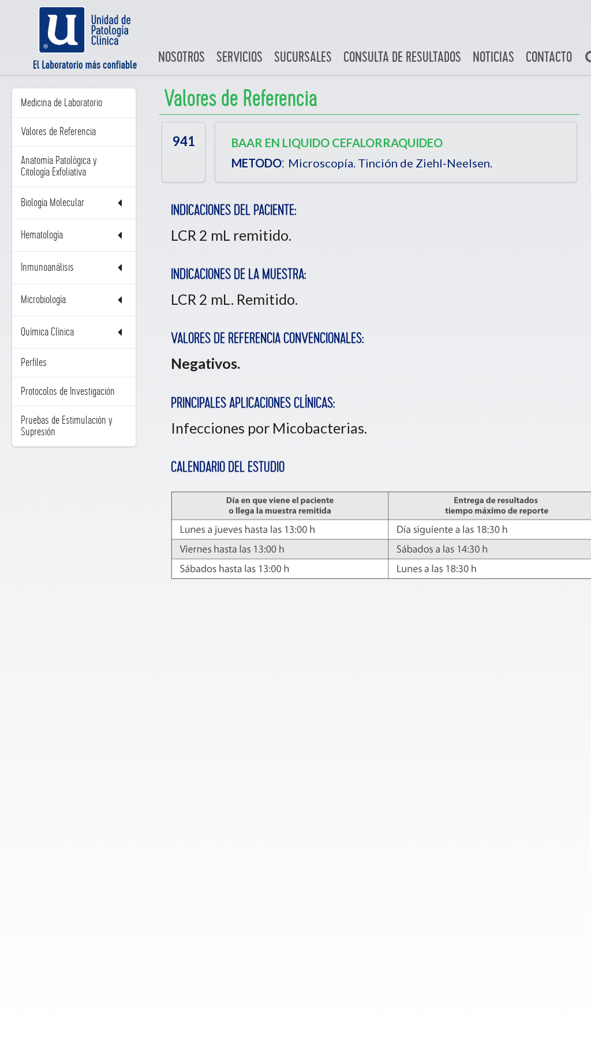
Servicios (239, 57)
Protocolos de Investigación (68, 391)
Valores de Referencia (58, 131)
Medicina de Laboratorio (61, 103)
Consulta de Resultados (402, 57)
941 (184, 140)
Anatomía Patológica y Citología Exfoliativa (59, 166)
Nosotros (181, 57)
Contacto (549, 57)
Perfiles (34, 362)
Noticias (493, 57)
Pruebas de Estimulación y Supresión (67, 426)
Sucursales (303, 57)
